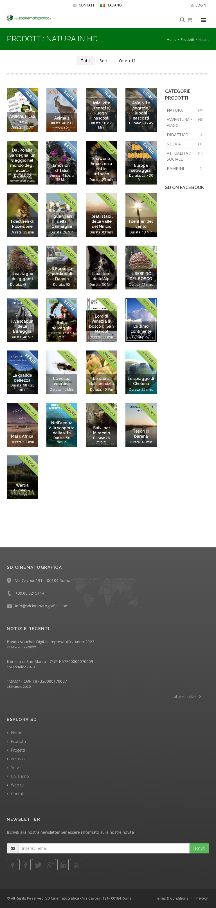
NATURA (185, 110)
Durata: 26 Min (61, 232)
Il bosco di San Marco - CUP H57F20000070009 (50, 661)
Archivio (18, 758)
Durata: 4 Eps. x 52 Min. (62, 177)
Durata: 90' (62, 284)
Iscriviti (199, 848)
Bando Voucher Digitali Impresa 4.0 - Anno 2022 (50, 641)
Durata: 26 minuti (101, 439)
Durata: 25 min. (101, 179)
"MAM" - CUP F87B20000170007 (37, 681)
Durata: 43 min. (101, 232)
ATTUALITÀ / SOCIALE (185, 156)
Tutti (86, 60)
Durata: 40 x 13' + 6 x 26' (62, 125)
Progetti (18, 750)
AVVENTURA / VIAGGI (185, 122)
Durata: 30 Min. (101, 284)
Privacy (201, 898)
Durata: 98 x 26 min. (22, 387)
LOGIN (200, 5)
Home (172, 39)
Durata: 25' (141, 337)
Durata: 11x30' (22, 127)
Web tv (17, 785)
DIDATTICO (185, 134)
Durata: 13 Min (140, 232)
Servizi (16, 767)
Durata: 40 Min (101, 389)
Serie (105, 60)
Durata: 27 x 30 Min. (141, 177)
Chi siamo (20, 776)
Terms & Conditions (171, 898)
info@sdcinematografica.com (42, 605)
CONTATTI (86, 5)
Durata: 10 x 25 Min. (101, 125)
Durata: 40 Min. (22, 337)
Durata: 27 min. (141, 284)
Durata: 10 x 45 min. (141, 125)
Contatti (18, 793)
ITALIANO (114, 5)
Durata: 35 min (22, 232)
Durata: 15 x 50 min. (62, 335)
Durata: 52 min (101, 337)
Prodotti (187, 39)
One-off (127, 60)
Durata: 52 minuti (22, 492)
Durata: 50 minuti (22, 177)
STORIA (185, 144)
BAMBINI (185, 168)
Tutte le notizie (184, 696)
